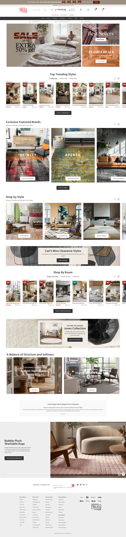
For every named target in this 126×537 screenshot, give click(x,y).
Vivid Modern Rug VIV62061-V (112, 303)
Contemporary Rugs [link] (36, 502)
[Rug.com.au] (23, 10)
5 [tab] (8, 474)
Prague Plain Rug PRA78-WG (78, 303)
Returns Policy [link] (22, 507)
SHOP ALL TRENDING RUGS (63, 113)
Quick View (18, 107)
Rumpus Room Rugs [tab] (52, 276)
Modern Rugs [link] (35, 515)
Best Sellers (64, 15)
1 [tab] (3, 474)
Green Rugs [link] (48, 509)
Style (48, 18)
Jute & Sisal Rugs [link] (61, 502)
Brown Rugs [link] (48, 504)
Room (81, 18)
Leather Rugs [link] (60, 504)
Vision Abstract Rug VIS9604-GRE (30, 303)
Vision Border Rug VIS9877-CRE (45, 303)
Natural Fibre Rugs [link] (36, 520)
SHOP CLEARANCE (63, 260)
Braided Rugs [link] (60, 517)
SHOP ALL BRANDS (63, 188)
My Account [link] (22, 522)
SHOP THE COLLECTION (75, 340)
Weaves (70, 18)
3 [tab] (6, 474)
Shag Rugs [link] (34, 522)
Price (76, 18)
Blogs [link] (21, 525)
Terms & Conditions (66, 487)
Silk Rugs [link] (60, 507)
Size (43, 18)
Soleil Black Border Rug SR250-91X (63, 105)
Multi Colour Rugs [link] (49, 512)
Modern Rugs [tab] (73, 78)
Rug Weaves (61, 515)
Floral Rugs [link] (35, 504)
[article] (13, 95)
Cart (102, 10)
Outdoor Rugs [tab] (63, 78)
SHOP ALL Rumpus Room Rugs (63, 311)
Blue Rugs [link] (47, 502)
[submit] (73, 485)
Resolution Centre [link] (23, 517)
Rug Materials (62, 497)
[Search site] (45, 10)
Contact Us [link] (22, 502)
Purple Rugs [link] (48, 520)
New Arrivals (55, 15)
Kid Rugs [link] (34, 512)
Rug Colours (49, 497)
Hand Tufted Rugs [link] (61, 525)
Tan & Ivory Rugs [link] (49, 525)
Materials (62, 18)
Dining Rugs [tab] (76, 277)
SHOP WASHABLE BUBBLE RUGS (14, 458)
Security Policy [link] (22, 515)
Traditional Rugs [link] (36, 527)
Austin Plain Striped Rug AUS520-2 (96, 105)
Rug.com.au (23, 497)
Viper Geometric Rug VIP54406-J (79, 105)
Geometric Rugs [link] (36, 507)
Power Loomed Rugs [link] (62, 527)
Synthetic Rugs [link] (61, 509)
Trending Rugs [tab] (53, 78)
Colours (54, 18)
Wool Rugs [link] (60, 512)
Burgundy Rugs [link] (48, 507)
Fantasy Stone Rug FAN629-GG (95, 303)
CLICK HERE (63, 5)
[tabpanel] (63, 450)
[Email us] (69, 10)
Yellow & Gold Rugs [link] (49, 527)
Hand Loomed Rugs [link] (62, 522)
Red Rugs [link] (47, 522)
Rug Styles (35, 497)
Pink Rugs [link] (47, 517)
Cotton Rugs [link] (60, 499)
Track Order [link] (22, 504)
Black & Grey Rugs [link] (49, 499)
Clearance (71, 15)
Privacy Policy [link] (22, 512)
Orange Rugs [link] (48, 515)
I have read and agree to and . (64, 488)
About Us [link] (21, 499)
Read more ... (63, 414)
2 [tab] (4, 474)
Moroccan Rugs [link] (35, 517)
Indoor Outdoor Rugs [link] (36, 509)
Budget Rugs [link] (35, 499)
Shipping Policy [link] (22, 509)
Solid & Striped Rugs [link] (36, 525)
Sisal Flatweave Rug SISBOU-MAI (12, 303)
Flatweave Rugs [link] (61, 520)
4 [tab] (7, 474)
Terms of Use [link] (22, 520)
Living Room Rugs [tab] (65, 277)
